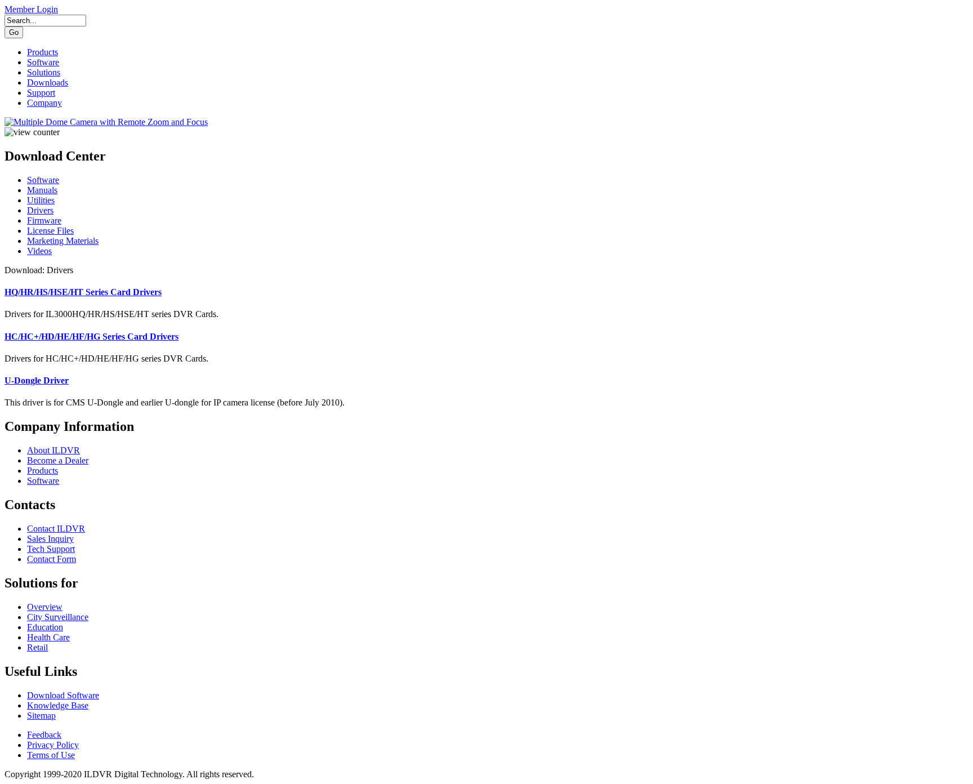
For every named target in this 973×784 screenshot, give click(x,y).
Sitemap (41, 715)
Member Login (31, 9)
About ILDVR (53, 450)
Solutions (43, 72)
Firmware (44, 220)
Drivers (40, 210)
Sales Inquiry (50, 539)
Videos (39, 251)
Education (45, 627)
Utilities (41, 200)
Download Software (63, 695)
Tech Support (51, 549)
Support (41, 92)
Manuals (42, 190)
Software (43, 62)
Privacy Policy (53, 745)
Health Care (48, 637)
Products (42, 52)
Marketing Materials (63, 241)
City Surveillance (57, 617)
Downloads (47, 82)
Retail (37, 647)
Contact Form (51, 559)
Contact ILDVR (56, 528)
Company (44, 103)
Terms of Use (51, 755)
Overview (45, 607)
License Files (50, 230)
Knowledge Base (57, 705)
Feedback (44, 735)
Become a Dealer (57, 460)
